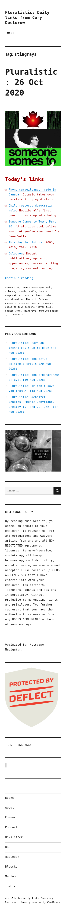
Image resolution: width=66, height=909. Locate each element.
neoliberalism (14, 299)
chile (32, 291)
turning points (49, 310)
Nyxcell (31, 299)
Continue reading (19, 278)
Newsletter (14, 837)
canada (22, 291)
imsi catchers (32, 295)
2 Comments (16, 314)
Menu (10, 33)
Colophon (16, 253)
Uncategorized (41, 287)
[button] (33, 451)
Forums (10, 817)
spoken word (13, 310)
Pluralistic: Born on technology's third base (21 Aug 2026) (32, 347)
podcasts (10, 303)
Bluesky (11, 866)
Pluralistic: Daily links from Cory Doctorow (27, 17)
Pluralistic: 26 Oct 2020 (31, 82)
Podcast (11, 827)
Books (9, 797)
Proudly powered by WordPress (40, 902)
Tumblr (10, 886)
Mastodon (12, 856)
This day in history (25, 242)
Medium (10, 876)
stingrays (29, 310)
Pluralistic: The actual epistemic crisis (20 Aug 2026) (30, 363)
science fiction (29, 303)
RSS (7, 847)
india (48, 295)
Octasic (44, 299)
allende (10, 291)
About (9, 807)
